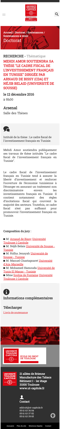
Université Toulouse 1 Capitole (24, 240)
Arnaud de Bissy (21, 239)
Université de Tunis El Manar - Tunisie (29, 269)
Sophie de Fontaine (25, 275)
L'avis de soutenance (15, 312)
